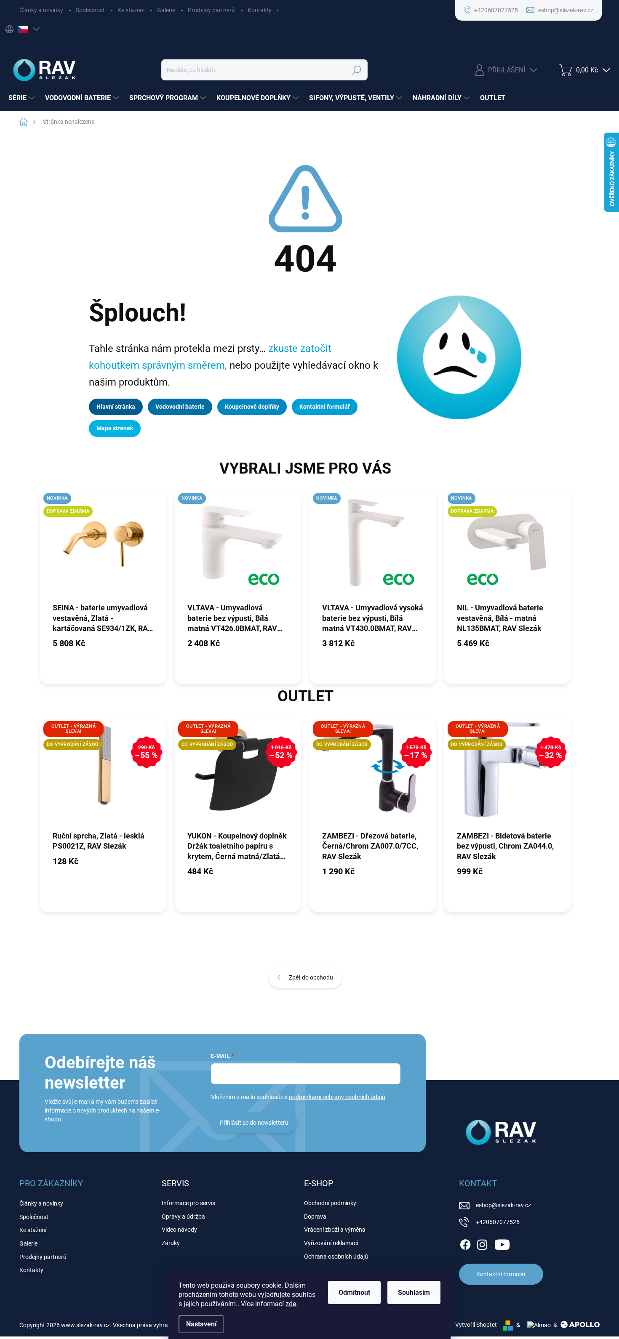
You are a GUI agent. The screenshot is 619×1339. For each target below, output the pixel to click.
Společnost (90, 10)
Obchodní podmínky (330, 1203)
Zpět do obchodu (311, 977)
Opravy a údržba (183, 1216)
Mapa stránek (114, 428)
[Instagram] (482, 1243)
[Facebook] (465, 1243)
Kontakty (260, 10)
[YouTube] (502, 1243)
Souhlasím (414, 1292)
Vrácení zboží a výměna (335, 1229)
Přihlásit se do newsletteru (254, 1122)
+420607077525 (498, 1222)
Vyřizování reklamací (331, 1243)
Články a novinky (41, 10)
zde (290, 1304)
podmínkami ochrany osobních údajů (337, 1097)
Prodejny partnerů (211, 10)
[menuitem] (22, 98)
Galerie (166, 10)
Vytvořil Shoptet (476, 1324)
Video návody (179, 1229)
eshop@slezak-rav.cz (503, 1205)
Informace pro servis (188, 1203)
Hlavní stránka (115, 406)
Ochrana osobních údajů (336, 1256)
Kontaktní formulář (324, 406)
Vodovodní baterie (180, 406)
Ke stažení (130, 10)
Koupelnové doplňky (252, 406)
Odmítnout (354, 1292)
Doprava (315, 1216)
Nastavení (201, 1324)
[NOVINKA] (237, 545)
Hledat (357, 70)
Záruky (171, 1243)
